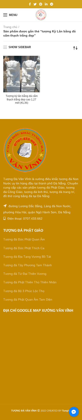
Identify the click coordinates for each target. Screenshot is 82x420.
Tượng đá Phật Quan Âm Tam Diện (27, 299)
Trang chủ (10, 27)
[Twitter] (35, 4)
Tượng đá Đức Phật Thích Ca (23, 248)
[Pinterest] (41, 4)
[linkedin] (46, 4)
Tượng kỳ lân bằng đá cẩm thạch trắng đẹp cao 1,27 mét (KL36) (22, 99)
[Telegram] (51, 4)
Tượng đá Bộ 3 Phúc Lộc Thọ (23, 291)
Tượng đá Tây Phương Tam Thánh (27, 265)
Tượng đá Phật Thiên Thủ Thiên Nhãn (29, 282)
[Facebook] (30, 4)
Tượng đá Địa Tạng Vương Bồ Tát (27, 256)
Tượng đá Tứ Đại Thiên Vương (24, 273)
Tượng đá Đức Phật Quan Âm (24, 239)
